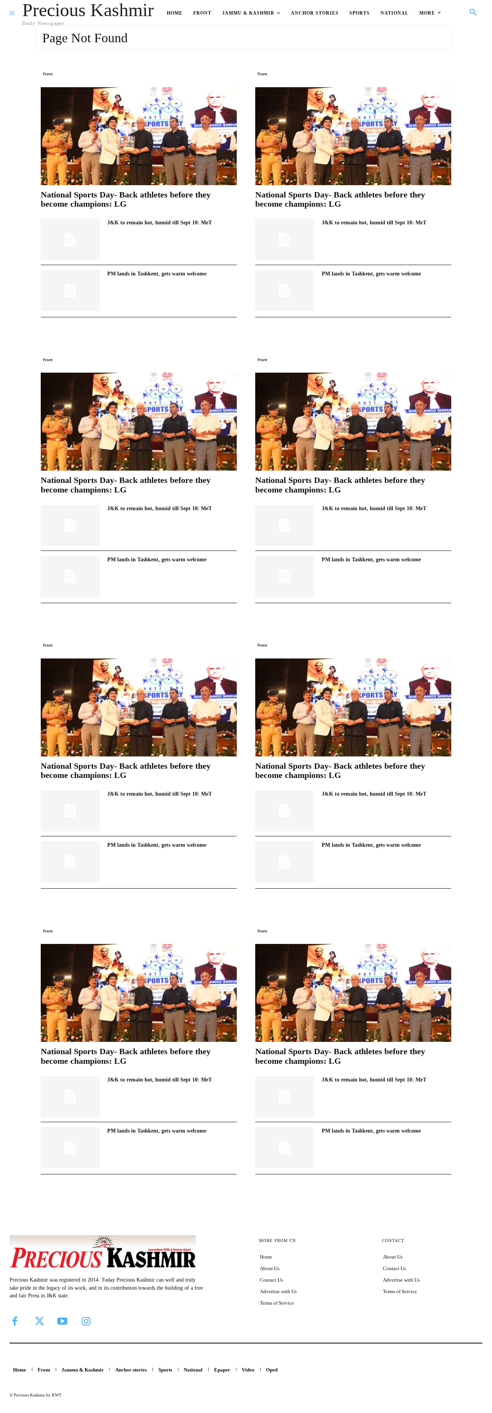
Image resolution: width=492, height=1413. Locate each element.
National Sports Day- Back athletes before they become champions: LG (126, 199)
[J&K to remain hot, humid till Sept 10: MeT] (70, 239)
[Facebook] (15, 1321)
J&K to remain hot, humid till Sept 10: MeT (159, 223)
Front (48, 73)
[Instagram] (86, 1321)
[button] (473, 12)
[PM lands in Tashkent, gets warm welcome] (70, 290)
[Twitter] (38, 1321)
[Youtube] (62, 1321)
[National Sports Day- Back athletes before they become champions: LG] (139, 136)
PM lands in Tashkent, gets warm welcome (156, 274)
